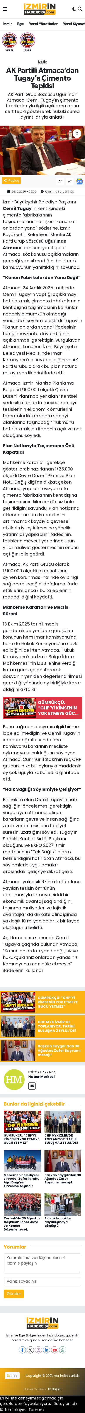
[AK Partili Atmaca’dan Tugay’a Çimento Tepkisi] (42, 151)
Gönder (14, 1293)
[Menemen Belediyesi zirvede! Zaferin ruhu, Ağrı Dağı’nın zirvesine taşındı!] (22, 1161)
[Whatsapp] (62, 1349)
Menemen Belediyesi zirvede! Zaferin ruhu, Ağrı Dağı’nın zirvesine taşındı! (22, 1180)
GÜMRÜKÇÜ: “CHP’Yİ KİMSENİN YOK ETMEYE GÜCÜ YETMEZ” (21, 1139)
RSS (14, 1375)
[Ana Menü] (5, 9)
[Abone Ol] (79, 181)
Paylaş (13, 180)
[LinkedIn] (46, 1349)
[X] (30, 1349)
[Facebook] (22, 1349)
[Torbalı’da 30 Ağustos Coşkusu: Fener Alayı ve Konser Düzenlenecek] (22, 1204)
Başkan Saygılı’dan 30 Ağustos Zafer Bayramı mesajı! (62, 1179)
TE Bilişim (54, 1389)
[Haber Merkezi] (14, 1079)
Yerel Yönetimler (43, 24)
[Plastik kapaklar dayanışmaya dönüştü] (63, 1204)
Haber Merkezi (41, 1076)
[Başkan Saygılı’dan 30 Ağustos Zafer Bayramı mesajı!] (63, 1161)
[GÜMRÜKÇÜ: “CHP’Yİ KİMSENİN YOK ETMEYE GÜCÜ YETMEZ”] (22, 1121)
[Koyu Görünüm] (74, 9)
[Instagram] (38, 1349)
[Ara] (80, 9)
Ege (20, 24)
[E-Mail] (32, 1086)
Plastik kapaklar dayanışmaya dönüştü (57, 1222)
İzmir (7, 24)
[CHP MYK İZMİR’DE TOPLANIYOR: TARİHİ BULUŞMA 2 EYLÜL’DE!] (63, 1121)
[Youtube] (54, 1349)
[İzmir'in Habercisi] (39, 9)
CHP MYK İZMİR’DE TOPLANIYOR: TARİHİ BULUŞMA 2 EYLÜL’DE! (61, 1139)
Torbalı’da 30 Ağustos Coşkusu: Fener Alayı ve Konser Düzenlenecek (22, 1223)
